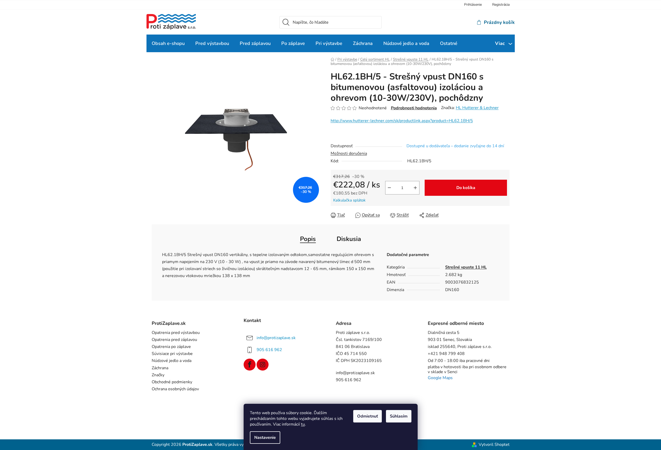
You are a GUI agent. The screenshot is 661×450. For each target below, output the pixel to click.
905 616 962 (269, 350)
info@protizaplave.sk (276, 338)
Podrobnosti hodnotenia (414, 108)
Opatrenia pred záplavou (174, 339)
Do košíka (465, 188)
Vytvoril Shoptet (494, 444)
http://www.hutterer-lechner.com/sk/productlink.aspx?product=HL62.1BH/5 (402, 121)
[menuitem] (168, 43)
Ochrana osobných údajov (175, 389)
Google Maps (440, 377)
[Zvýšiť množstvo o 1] (415, 187)
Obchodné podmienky (172, 382)
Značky (158, 375)
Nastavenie (265, 437)
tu (303, 424)
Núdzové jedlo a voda (171, 360)
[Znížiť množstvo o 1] (389, 187)
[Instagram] (263, 365)
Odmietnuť (367, 416)
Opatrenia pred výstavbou (176, 332)
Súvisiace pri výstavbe (172, 353)
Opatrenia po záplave (171, 346)
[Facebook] (250, 365)
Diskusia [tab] (349, 239)
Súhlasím (399, 416)
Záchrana (160, 368)
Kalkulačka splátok (349, 200)
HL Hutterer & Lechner (477, 108)
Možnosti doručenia (349, 153)
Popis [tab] (308, 239)
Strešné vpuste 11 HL (466, 267)
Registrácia (501, 4)
